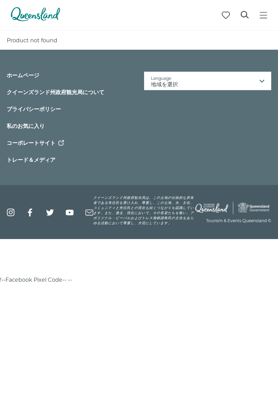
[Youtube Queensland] (70, 212)
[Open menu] (263, 15)
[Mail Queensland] (89, 212)
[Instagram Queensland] (11, 212)
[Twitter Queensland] (50, 212)
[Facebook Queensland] (30, 212)
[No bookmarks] (226, 15)
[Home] (35, 19)
